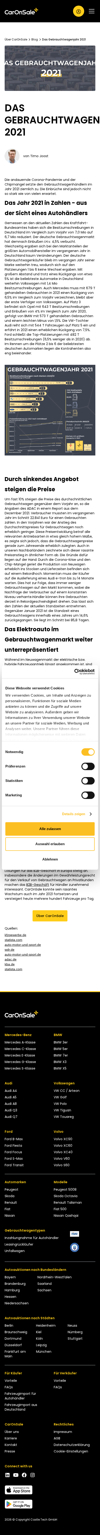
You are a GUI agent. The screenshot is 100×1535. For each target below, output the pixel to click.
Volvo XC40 (63, 1152)
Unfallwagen (15, 1251)
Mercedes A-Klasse (20, 1042)
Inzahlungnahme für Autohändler (32, 1238)
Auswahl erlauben (50, 844)
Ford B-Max (14, 1139)
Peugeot (11, 1189)
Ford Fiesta (13, 1145)
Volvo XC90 (63, 1139)
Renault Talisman (68, 1202)
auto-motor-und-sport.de (23, 945)
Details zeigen (73, 814)
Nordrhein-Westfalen (54, 1277)
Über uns (12, 1431)
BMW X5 (60, 1068)
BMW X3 (60, 1062)
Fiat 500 (60, 1209)
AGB (57, 1438)
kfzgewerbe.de (15, 935)
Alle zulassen (50, 829)
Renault (11, 1202)
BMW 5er (61, 1049)
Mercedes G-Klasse (20, 1062)
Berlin (9, 1325)
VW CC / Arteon (67, 1090)
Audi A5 (11, 1097)
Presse (10, 1451)
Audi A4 (11, 1090)
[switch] (88, 766)
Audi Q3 (11, 1110)
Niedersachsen (17, 1303)
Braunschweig (16, 1332)
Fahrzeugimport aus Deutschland (21, 1407)
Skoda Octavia (65, 1196)
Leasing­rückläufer (19, 1244)
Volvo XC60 (63, 1145)
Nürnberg (75, 1332)
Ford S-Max (14, 1158)
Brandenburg (15, 1283)
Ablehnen (50, 859)
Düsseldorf (13, 1345)
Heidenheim (46, 1325)
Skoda (9, 1196)
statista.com (13, 940)
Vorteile (11, 1380)
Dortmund (13, 1338)
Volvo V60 (62, 1158)
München (43, 1351)
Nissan (10, 1215)
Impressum (63, 1431)
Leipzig (41, 1345)
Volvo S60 (62, 1165)
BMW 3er (61, 1042)
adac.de (11, 959)
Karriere (11, 1438)
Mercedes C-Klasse (20, 1049)
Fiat (7, 1209)
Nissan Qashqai (66, 1215)
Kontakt (11, 1444)
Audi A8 (11, 1103)
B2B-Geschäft (37, 884)
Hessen (10, 1296)
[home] (21, 11)
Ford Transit (14, 1165)
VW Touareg (64, 1116)
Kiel (38, 1332)
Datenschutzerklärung (72, 1444)
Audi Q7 (11, 1116)
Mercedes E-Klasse (20, 1055)
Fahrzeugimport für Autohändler (20, 1396)
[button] (89, 11)
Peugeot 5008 (65, 1189)
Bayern (10, 1277)
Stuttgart (75, 1338)
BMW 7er (61, 1055)
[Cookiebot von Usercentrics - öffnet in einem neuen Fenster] (74, 672)
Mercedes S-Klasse (20, 1068)
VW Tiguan (62, 1110)
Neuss (72, 1325)
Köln (39, 1338)
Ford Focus (13, 1152)
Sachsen (44, 1290)
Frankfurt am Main (15, 1354)
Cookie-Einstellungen (71, 1451)
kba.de (10, 964)
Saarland (44, 1283)
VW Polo (60, 1103)
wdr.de (9, 949)
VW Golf (60, 1097)
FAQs (9, 1387)
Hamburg (12, 1290)
